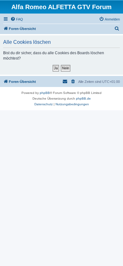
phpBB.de (83, 98)
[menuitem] (16, 19)
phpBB (45, 93)
